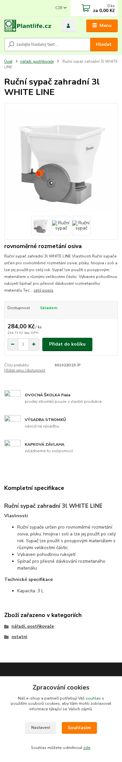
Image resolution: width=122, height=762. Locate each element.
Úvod (8, 61)
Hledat (104, 44)
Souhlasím (79, 728)
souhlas (93, 698)
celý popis (43, 290)
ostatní (19, 637)
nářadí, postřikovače (37, 61)
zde (86, 747)
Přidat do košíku (67, 344)
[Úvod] (27, 26)
